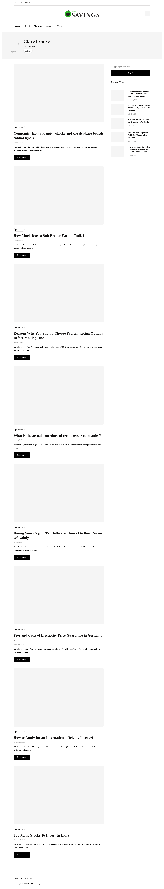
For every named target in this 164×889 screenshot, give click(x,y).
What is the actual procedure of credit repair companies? (57, 435)
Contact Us (18, 2)
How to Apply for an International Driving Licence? (54, 737)
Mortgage (38, 26)
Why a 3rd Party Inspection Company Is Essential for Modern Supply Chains (139, 149)
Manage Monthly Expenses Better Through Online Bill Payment (139, 107)
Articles (28, 51)
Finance (17, 26)
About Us (27, 2)
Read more (21, 157)
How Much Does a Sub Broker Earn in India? (49, 236)
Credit (27, 26)
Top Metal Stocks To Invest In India (41, 835)
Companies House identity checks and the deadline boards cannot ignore (138, 93)
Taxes (59, 26)
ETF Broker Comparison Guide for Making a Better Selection (138, 135)
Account (49, 26)
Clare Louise (36, 41)
